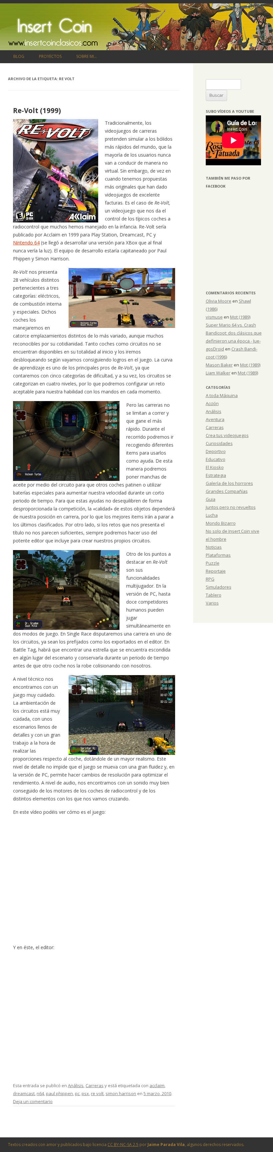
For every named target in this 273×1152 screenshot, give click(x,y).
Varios (212, 603)
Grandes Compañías (227, 491)
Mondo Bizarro (221, 523)
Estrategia (216, 475)
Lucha (212, 515)
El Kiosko (215, 467)
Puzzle (212, 563)
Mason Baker (219, 365)
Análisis (76, 1085)
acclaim (156, 1085)
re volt (97, 1093)
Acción (212, 403)
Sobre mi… (86, 56)
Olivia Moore (218, 301)
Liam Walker (218, 373)
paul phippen (59, 1093)
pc (77, 1093)
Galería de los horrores (229, 483)
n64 (40, 1093)
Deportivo (216, 451)
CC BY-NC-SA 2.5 (123, 1144)
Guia (210, 499)
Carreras (95, 1085)
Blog (18, 56)
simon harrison (121, 1093)
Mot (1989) (240, 317)
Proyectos (50, 56)
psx (85, 1093)
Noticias (214, 547)
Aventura (215, 419)
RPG (210, 579)
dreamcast (24, 1093)
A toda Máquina (222, 395)
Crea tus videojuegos (227, 435)
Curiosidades (219, 443)
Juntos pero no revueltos (231, 507)
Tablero (213, 595)
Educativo (215, 459)
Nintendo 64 (26, 242)
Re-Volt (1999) (37, 110)
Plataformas (218, 555)
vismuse (214, 317)
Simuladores (218, 587)
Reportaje (216, 571)
